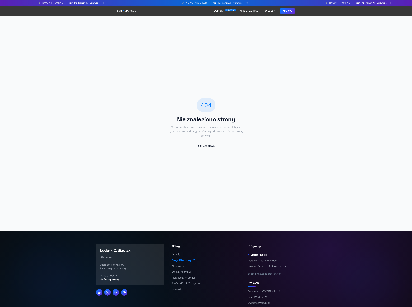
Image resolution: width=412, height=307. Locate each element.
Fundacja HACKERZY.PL (262, 291)
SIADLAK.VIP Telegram (186, 283)
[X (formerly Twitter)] (107, 292)
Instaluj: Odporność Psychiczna (267, 266)
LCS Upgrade (126, 10)
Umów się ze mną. (110, 279)
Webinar (224, 11)
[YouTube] (124, 292)
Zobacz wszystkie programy (263, 273)
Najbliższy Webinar (183, 277)
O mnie (176, 254)
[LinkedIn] (116, 292)
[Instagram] (99, 292)
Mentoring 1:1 (258, 254)
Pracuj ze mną (249, 11)
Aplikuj (287, 11)
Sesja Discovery (182, 260)
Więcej (269, 11)
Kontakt (176, 289)
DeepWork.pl (256, 297)
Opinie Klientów (181, 271)
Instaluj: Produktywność (262, 260)
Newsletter (178, 266)
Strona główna (208, 145)
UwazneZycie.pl (257, 302)
